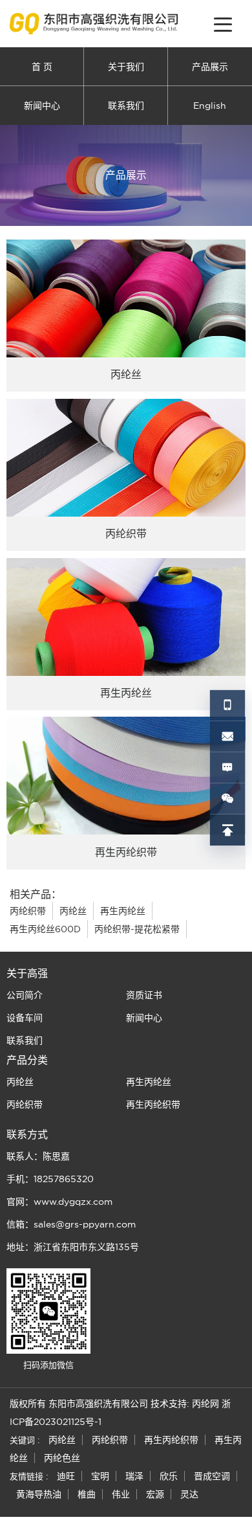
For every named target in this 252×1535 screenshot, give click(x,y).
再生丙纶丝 (122, 911)
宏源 (155, 1494)
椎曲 (87, 1494)
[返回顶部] (227, 830)
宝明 (100, 1476)
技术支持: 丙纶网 (185, 1403)
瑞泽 (134, 1476)
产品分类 (27, 1060)
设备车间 (24, 1018)
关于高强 (27, 973)
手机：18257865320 (50, 1179)
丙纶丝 (73, 911)
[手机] (227, 705)
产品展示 (210, 67)
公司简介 (24, 995)
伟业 (121, 1494)
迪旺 (66, 1476)
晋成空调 (212, 1476)
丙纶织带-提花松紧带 (137, 929)
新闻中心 (42, 105)
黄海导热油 (38, 1494)
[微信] (227, 798)
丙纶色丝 (62, 1458)
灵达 (189, 1494)
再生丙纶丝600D (45, 929)
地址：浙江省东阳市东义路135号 (72, 1247)
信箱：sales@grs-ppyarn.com (71, 1224)
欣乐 (169, 1476)
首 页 (42, 67)
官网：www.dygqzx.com (59, 1201)
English (209, 105)
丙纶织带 (28, 911)
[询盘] (227, 767)
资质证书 (144, 995)
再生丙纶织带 (153, 1104)
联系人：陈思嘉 (38, 1156)
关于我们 (126, 67)
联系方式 (27, 1134)
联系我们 (126, 105)
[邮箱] (227, 736)
